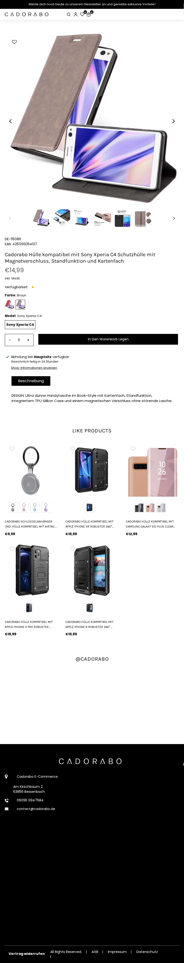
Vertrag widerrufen (27, 953)
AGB (95, 951)
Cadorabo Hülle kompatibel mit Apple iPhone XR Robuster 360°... (89, 524)
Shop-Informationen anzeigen (34, 368)
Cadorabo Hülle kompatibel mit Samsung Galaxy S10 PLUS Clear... (150, 524)
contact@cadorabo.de (36, 808)
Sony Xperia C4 (20, 324)
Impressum (117, 951)
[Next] (173, 121)
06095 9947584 (30, 800)
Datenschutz (147, 951)
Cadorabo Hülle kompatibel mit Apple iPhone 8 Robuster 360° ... (89, 624)
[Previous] (10, 121)
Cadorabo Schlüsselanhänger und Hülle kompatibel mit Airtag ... (31, 524)
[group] (31, 470)
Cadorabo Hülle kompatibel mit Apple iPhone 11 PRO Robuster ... (29, 624)
